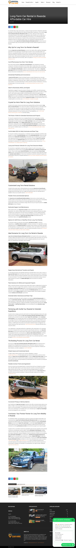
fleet (36, 510)
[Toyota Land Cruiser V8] (32, 510)
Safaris (42, 2)
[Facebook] (9, 27)
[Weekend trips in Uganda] (32, 521)
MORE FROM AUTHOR (21, 484)
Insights (36, 2)
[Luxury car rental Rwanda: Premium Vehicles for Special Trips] (41, 490)
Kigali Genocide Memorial (13, 444)
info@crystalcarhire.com (13, 354)
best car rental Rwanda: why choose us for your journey (34, 71)
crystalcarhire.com (12, 373)
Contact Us (58, 2)
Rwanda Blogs (38, 517)
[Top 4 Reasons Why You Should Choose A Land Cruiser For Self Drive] (32, 516)
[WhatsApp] (17, 27)
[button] (73, 520)
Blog (54, 2)
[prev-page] (9, 499)
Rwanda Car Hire (29, 2)
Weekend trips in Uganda (39, 520)
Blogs (12, 5)
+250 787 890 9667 (29, 192)
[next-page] (10, 499)
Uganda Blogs (38, 521)
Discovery (48, 2)
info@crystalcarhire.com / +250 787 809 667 (36, 542)
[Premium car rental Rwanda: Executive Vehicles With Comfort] (28, 490)
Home (23, 2)
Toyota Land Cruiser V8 (39, 509)
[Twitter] (12, 27)
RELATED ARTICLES (12, 484)
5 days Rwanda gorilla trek (30, 324)
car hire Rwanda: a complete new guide (30, 98)
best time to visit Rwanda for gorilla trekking (20, 337)
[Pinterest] (14, 27)
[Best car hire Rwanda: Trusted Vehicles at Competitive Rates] (14, 491)
